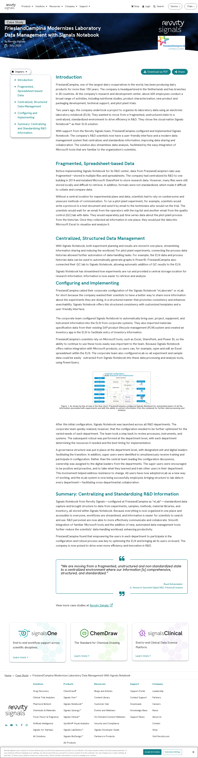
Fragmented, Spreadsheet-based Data (30, 91)
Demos (174, 6)
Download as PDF (157, 71)
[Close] (193, 752)
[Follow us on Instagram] (26, 725)
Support (83, 6)
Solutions (40, 6)
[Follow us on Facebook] (21, 725)
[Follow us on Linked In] (6, 725)
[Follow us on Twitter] (16, 725)
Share (181, 71)
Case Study (22, 675)
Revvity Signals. (99, 605)
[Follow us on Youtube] (11, 725)
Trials (190, 6)
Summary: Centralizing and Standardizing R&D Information (32, 128)
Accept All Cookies (152, 752)
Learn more (19, 657)
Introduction (25, 80)
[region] (99, 752)
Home (8, 675)
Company (70, 6)
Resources (54, 6)
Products (26, 6)
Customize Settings (172, 752)
